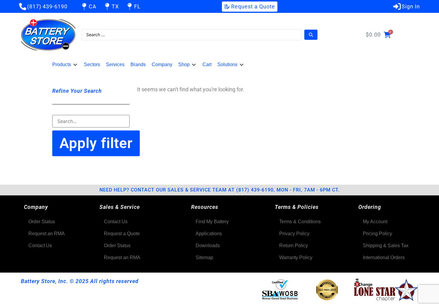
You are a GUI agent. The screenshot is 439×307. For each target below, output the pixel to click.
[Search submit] (310, 35)
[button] (65, 65)
